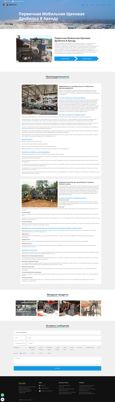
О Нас (87, 5)
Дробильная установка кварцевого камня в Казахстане (87, 389)
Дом (83, 5)
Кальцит (57, 349)
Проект (98, 5)
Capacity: (16, 353)
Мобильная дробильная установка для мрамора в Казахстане (67, 392)
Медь (72, 347)
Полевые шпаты (90, 347)
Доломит (80, 347)
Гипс (99, 347)
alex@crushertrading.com (19, 1)
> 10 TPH (41, 353)
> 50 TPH (24, 353)
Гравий (33, 349)
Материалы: (16, 347)
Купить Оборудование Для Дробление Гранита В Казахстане (87, 392)
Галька (57, 347)
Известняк (49, 347)
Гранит (41, 347)
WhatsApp (8, 1)
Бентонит (41, 349)
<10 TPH (49, 353)
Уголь (71, 349)
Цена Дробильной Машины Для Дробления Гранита (66, 389)
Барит (65, 347)
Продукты (92, 5)
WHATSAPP (65, 59)
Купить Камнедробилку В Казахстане (65, 386)
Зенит (21, 399)
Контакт (109, 5)
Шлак (64, 349)
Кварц (49, 349)
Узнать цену (87, 59)
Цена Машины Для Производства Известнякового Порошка (87, 386)
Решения (104, 5)
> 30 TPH (32, 353)
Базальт (33, 347)
